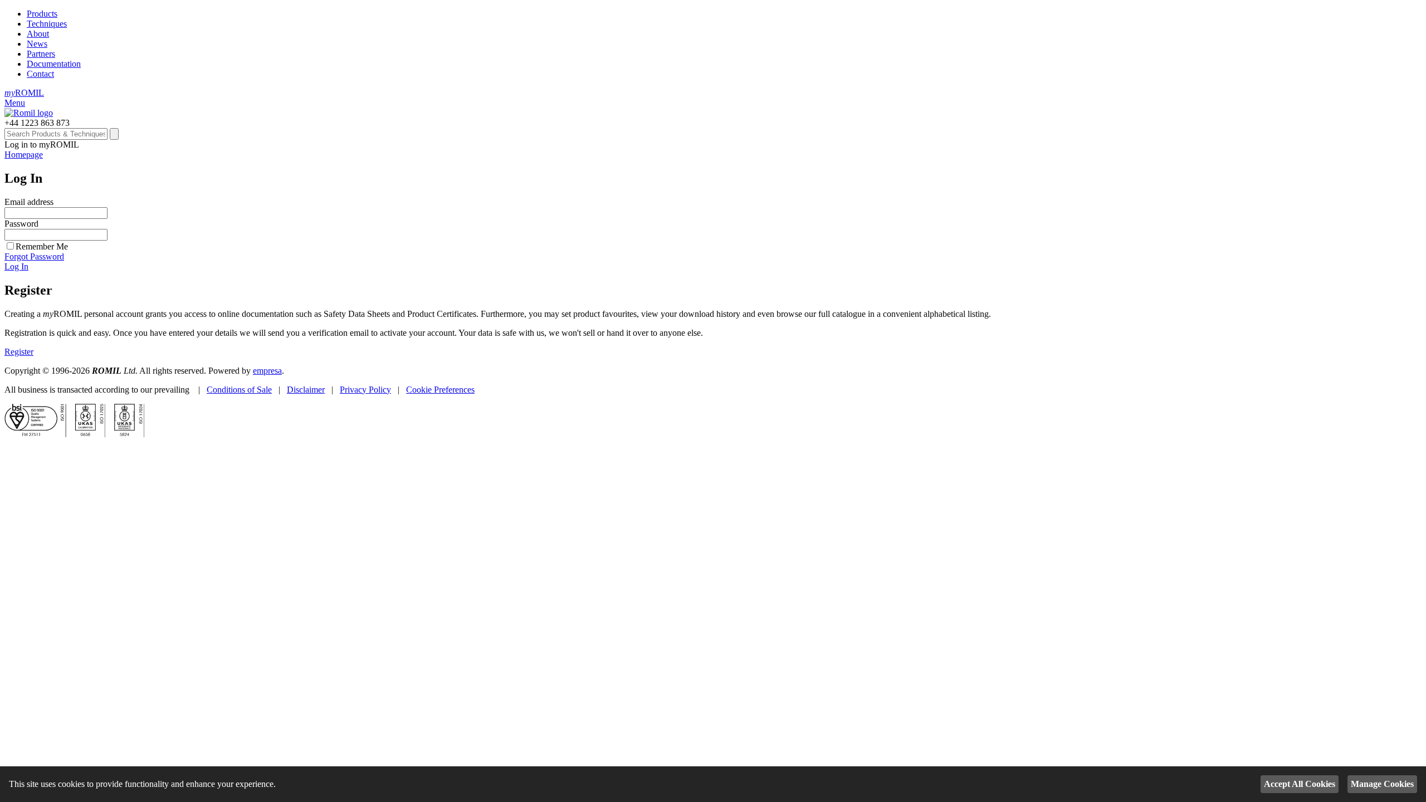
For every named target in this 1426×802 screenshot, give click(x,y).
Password (21, 223)
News (37, 43)
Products (42, 13)
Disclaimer (306, 389)
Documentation (54, 64)
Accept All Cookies (1299, 784)
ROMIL (24, 92)
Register (18, 351)
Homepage (23, 154)
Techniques (47, 23)
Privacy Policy (365, 389)
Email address (28, 202)
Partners (41, 53)
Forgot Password (34, 256)
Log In (16, 266)
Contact (40, 74)
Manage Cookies (1382, 784)
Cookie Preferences (440, 389)
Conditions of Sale (239, 389)
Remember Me (42, 246)
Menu (14, 102)
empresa (267, 370)
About (38, 33)
